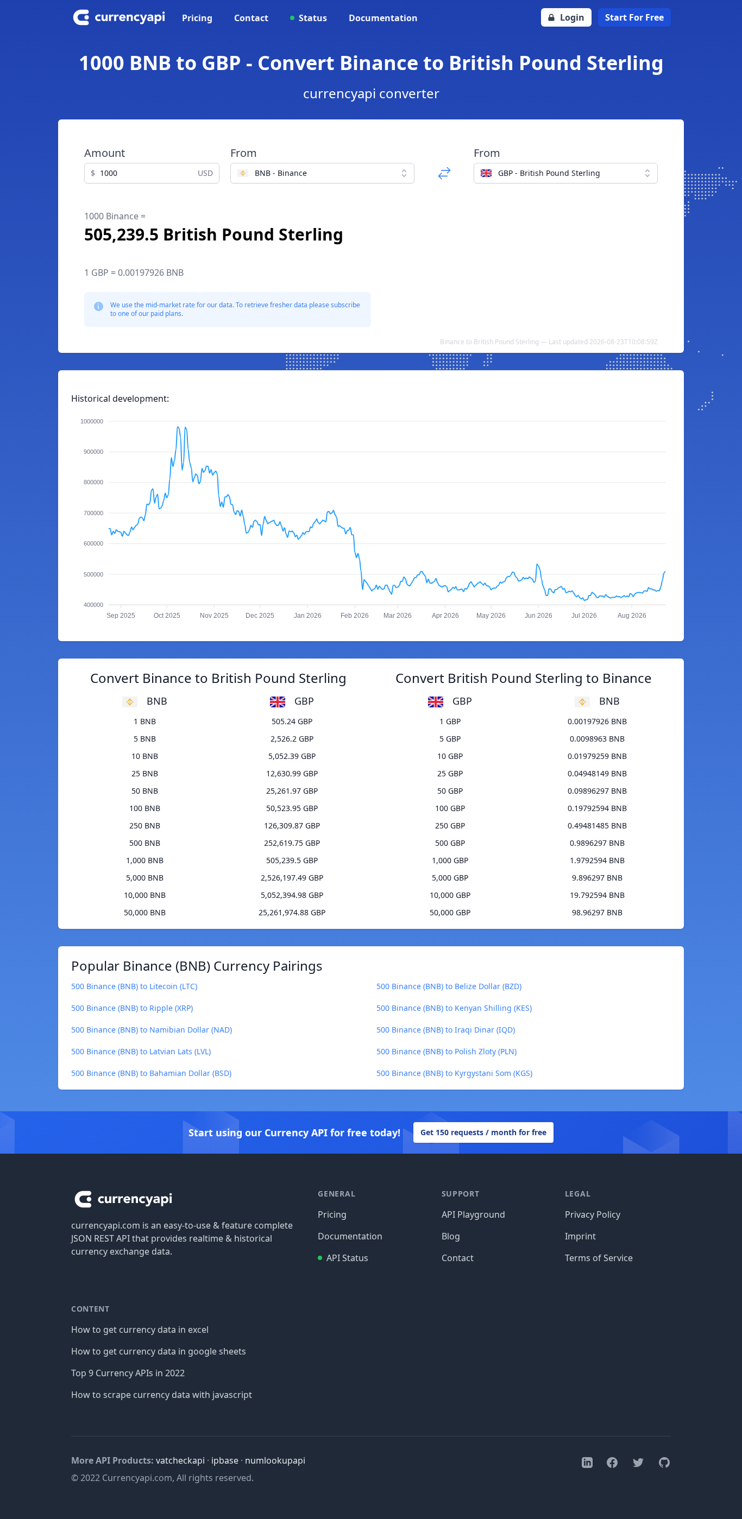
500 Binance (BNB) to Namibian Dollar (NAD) (151, 1029)
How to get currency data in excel (140, 1330)
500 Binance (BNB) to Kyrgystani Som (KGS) (454, 1073)
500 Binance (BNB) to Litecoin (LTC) (134, 986)
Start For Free (634, 17)
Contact (251, 18)
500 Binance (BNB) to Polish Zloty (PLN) (446, 1051)
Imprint (580, 1236)
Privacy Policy (592, 1214)
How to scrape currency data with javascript (161, 1395)
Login (572, 17)
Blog (451, 1236)
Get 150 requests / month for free (483, 1132)
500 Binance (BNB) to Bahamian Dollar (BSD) (151, 1073)
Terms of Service (599, 1258)
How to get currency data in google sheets (158, 1351)
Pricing (197, 18)
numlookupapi (275, 1460)
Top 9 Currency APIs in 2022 (128, 1373)
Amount (104, 152)
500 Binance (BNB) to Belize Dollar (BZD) (448, 986)
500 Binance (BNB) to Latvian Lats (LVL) (141, 1051)
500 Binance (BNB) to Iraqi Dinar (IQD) (445, 1029)
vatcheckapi (180, 1460)
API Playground (473, 1214)
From (243, 152)
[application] (371, 513)
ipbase (224, 1460)
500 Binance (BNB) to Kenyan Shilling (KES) (454, 1008)
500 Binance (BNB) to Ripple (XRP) (132, 1008)
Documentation (383, 18)
